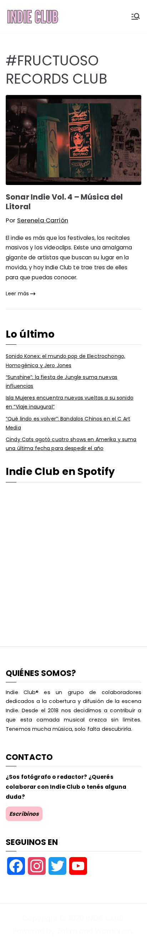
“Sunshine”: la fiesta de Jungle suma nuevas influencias (61, 382)
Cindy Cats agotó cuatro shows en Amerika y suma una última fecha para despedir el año (71, 444)
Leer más (17, 293)
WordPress (114, 931)
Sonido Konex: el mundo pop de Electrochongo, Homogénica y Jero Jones (65, 361)
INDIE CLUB (104, 918)
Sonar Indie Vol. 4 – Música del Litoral (64, 202)
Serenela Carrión (42, 220)
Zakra (67, 931)
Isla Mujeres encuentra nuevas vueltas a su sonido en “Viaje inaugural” (69, 402)
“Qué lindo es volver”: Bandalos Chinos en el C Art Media (68, 423)
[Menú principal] (135, 16)
